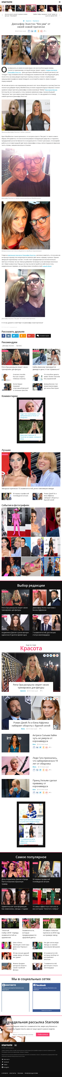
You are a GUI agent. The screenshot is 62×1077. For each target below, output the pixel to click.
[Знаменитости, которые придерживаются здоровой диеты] (31, 923)
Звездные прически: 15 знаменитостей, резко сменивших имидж (28, 488)
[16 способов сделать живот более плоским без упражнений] (37, 377)
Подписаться (43, 1034)
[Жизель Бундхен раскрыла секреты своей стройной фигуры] (6, 966)
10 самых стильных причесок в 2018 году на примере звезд (51, 932)
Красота (5, 351)
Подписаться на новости (46, 1010)
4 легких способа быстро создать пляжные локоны (19, 376)
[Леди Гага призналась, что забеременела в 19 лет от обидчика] (15, 765)
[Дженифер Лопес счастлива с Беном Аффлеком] (46, 598)
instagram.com (13, 327)
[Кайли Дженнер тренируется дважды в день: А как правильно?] (46, 357)
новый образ (47, 266)
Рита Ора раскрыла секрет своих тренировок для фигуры (31, 686)
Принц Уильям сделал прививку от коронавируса (45, 783)
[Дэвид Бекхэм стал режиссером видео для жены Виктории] (37, 386)
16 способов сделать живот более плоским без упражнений (52, 376)
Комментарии (44, 336)
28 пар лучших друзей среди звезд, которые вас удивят (21, 955)
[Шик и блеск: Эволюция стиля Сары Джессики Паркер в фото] (6, 945)
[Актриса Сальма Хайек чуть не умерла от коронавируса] (15, 743)
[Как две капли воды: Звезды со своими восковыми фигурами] (37, 945)
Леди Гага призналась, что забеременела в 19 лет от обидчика (45, 760)
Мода (35, 890)
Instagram (6, 1067)
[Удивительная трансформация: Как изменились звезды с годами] (15, 896)
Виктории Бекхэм (51, 90)
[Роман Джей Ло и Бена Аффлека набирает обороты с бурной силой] (37, 496)
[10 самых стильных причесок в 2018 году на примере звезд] (51, 923)
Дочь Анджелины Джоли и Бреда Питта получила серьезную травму (15, 881)
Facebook (6, 1062)
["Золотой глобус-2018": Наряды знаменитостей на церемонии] (10, 923)
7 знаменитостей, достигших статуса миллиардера (51, 965)
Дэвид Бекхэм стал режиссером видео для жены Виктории (51, 386)
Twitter (5, 1064)
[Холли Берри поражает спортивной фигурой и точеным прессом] (6, 386)
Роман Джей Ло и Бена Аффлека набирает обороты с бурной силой (31, 724)
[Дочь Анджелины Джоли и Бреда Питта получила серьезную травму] (15, 869)
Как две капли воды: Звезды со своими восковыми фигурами (52, 945)
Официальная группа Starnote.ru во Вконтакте (13, 988)
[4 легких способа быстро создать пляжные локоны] (6, 377)
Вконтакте (7, 1059)
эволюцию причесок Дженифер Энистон (22, 255)
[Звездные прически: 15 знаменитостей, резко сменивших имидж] (31, 469)
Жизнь (35, 591)
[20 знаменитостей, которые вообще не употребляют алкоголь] (37, 955)
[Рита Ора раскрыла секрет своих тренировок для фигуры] (15, 357)
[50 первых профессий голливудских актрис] (6, 496)
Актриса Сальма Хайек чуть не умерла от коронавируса (45, 738)
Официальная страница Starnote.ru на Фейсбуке (44, 988)
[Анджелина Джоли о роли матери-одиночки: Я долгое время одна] (15, 622)
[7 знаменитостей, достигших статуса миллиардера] (46, 622)
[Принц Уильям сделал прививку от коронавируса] (15, 788)
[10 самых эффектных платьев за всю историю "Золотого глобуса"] (46, 896)
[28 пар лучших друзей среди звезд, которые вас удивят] (6, 955)
